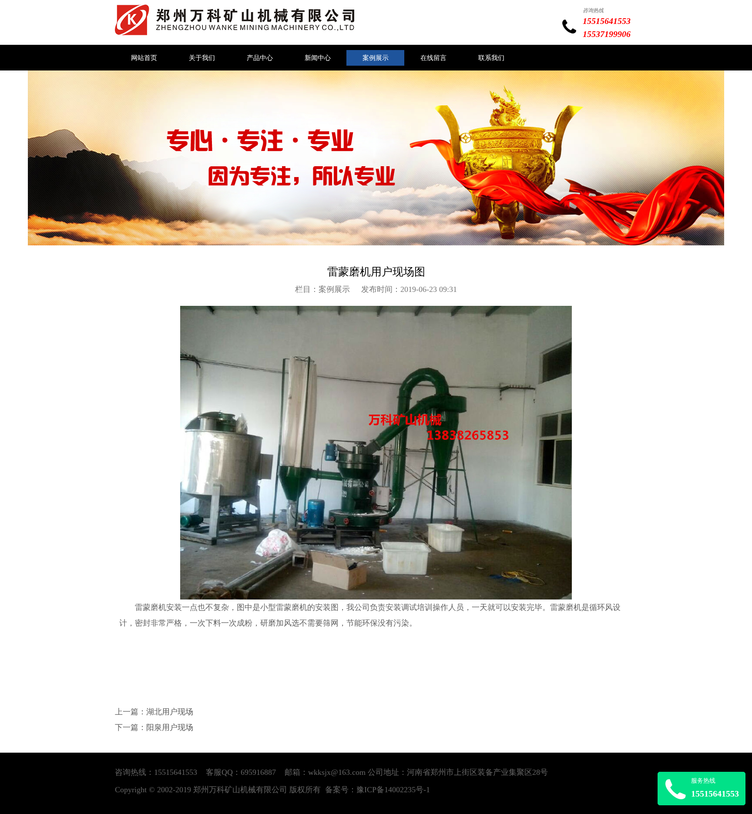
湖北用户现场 (169, 711)
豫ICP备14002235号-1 (393, 789)
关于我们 (202, 57)
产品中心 (260, 57)
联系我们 (491, 57)
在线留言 (433, 57)
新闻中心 (318, 57)
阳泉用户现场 (169, 727)
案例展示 (376, 57)
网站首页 (144, 57)
